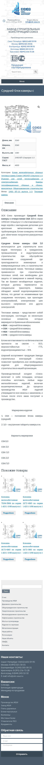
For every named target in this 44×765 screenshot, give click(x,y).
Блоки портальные (9, 712)
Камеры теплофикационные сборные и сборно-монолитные (22, 185)
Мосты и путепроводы (10, 621)
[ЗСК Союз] (22, 9)
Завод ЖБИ (6, 705)
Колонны (5, 715)
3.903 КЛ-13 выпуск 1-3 (20, 191)
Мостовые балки (8, 718)
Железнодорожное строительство (15, 614)
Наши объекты (7, 638)
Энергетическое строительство (14, 611)
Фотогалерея (7, 635)
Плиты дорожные (8, 708)
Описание (9, 203)
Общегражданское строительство (28, 188)
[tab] (9, 202)
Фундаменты (6, 724)
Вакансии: (8, 681)
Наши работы (7, 631)
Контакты (5, 645)
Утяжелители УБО (8, 721)
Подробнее (8, 513)
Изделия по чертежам (10, 625)
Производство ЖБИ (9, 601)
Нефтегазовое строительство (13, 618)
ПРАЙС (5, 642)
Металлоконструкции (10, 628)
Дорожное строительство (11, 604)
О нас (4, 597)
